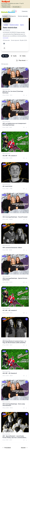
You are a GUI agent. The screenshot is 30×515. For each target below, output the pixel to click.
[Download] (26, 95)
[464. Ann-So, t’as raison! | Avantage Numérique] (15, 82)
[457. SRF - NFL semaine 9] (15, 300)
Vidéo (24, 56)
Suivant (23, 447)
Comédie (6, 24)
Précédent (7, 447)
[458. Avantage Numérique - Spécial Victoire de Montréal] (15, 269)
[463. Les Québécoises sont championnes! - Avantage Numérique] (15, 114)
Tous (6, 56)
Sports (22, 24)
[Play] (26, 69)
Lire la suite (5, 37)
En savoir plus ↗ (16, 6)
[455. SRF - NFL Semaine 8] (15, 363)
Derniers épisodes (23, 16)
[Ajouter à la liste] (24, 95)
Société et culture (14, 24)
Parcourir (4, 16)
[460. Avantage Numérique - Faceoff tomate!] (15, 207)
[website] (4, 43)
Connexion (24, 11)
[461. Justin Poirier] (15, 176)
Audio (15, 56)
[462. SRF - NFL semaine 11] (15, 146)
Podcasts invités (6, 6)
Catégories (12, 16)
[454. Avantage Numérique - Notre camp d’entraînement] (15, 395)
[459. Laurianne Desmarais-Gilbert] (15, 238)
